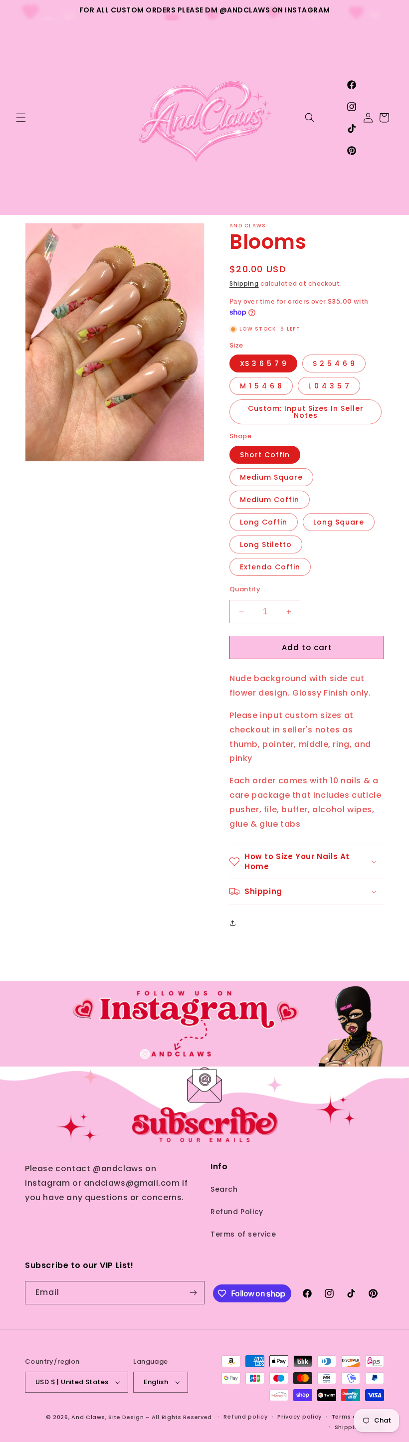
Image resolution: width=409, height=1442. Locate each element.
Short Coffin (265, 455)
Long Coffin (263, 522)
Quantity (244, 589)
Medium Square (271, 477)
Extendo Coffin (270, 567)
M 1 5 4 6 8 (261, 386)
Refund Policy (236, 1212)
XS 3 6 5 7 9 (263, 363)
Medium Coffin (269, 500)
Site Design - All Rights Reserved (160, 1417)
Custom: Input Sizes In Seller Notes (306, 411)
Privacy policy (299, 1417)
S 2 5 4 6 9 (334, 363)
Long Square (338, 522)
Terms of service (243, 1234)
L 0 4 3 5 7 (329, 386)
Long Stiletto (266, 544)
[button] (21, 118)
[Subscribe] (193, 1292)
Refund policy (245, 1417)
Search (224, 1189)
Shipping (244, 283)
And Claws (88, 1417)
